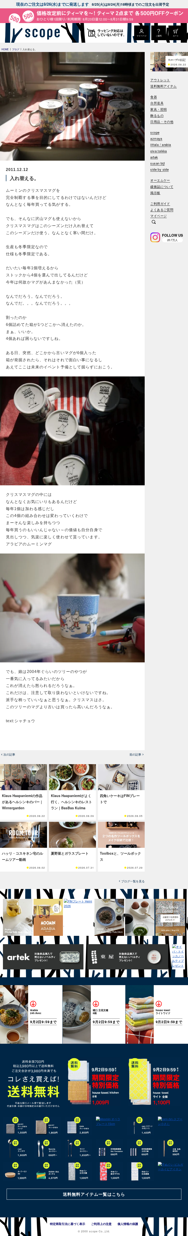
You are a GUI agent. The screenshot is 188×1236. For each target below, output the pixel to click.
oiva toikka (158, 151)
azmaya (156, 139)
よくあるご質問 (161, 210)
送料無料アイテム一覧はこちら (94, 1194)
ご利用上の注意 (101, 1224)
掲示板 (155, 193)
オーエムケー (160, 180)
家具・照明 (158, 109)
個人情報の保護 (128, 1224)
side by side (159, 169)
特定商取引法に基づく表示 (67, 1224)
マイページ (158, 216)
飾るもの (157, 116)
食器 (153, 97)
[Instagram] (155, 237)
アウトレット (160, 80)
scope (154, 132)
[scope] (41, 33)
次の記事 (9, 754)
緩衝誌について (161, 187)
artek (154, 157)
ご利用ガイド (160, 204)
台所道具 (157, 103)
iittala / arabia (160, 145)
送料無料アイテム (163, 86)
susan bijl (157, 163)
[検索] (153, 222)
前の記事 (135, 754)
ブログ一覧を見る (133, 881)
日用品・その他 (161, 122)
